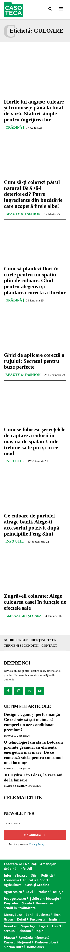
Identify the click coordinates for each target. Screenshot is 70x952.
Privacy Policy (37, 844)
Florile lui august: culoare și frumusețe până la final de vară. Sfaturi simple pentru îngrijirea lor (34, 111)
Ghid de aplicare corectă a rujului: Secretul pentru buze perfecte (34, 361)
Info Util (14, 461)
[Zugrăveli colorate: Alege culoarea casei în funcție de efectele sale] (35, 570)
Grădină (13, 127)
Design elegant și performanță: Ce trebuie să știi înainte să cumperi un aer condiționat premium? (32, 722)
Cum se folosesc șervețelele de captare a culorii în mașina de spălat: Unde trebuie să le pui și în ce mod (34, 441)
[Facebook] (8, 691)
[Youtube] (40, 691)
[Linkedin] (29, 691)
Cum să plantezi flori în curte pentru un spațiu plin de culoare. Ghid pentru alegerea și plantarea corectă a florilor (35, 280)
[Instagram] (18, 691)
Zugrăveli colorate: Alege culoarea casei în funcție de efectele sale (35, 602)
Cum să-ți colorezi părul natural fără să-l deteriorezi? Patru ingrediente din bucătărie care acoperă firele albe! (33, 194)
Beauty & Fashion (22, 214)
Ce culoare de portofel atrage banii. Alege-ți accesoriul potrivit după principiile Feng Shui (31, 525)
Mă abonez (32, 835)
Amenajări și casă (23, 616)
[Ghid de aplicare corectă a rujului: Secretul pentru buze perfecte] (35, 329)
